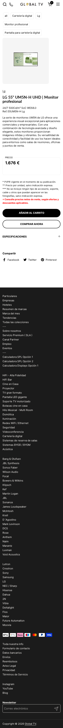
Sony (6, 572)
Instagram (8, 684)
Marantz (7, 545)
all (6, 15)
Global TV (30, 723)
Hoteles (7, 304)
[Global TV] (31, 4)
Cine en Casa (10, 384)
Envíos (6, 657)
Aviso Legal (9, 665)
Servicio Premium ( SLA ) (17, 335)
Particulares (10, 296)
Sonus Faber (10, 467)
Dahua (6, 594)
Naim (6, 541)
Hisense (7, 590)
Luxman (7, 550)
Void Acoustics (11, 554)
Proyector (8, 388)
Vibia (5, 603)
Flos (5, 612)
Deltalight (8, 607)
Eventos (7, 348)
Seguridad (9, 427)
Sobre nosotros (12, 330)
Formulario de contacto (16, 648)
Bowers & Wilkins (13, 480)
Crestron (8, 568)
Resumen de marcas (15, 309)
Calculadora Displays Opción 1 (20, 365)
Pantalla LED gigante (15, 397)
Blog (5, 692)
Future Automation (14, 620)
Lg (38, 15)
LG (4, 581)
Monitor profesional (16, 24)
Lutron (6, 564)
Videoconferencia (13, 431)
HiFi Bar (7, 379)
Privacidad (9, 670)
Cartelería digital (22, 15)
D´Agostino (9, 519)
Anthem (7, 537)
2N (4, 598)
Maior (6, 616)
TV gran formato (12, 392)
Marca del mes (11, 313)
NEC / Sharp (10, 585)
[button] (5, 4)
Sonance (8, 502)
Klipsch (7, 485)
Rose (6, 532)
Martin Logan (10, 493)
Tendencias (9, 317)
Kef (4, 489)
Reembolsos (10, 661)
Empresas (8, 300)
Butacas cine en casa (15, 405)
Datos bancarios (12, 652)
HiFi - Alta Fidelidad (14, 375)
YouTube (8, 688)
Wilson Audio (10, 471)
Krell (5, 515)
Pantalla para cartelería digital (22, 32)
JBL (5, 498)
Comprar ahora (31, 224)
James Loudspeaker (14, 506)
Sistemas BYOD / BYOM (16, 444)
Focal (6, 476)
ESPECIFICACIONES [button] (15, 236)
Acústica (8, 449)
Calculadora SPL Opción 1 (18, 356)
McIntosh (8, 511)
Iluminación (9, 418)
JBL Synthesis (11, 463)
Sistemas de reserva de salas (20, 440)
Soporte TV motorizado (16, 401)
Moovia (7, 625)
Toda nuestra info (13, 644)
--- (4, 326)
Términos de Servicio (15, 674)
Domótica (8, 414)
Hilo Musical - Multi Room (18, 410)
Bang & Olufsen (12, 458)
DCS (5, 528)
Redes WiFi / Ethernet (15, 423)
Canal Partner (11, 339)
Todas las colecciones (16, 322)
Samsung (8, 577)
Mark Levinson (11, 524)
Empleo (7, 343)
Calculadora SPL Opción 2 (18, 361)
